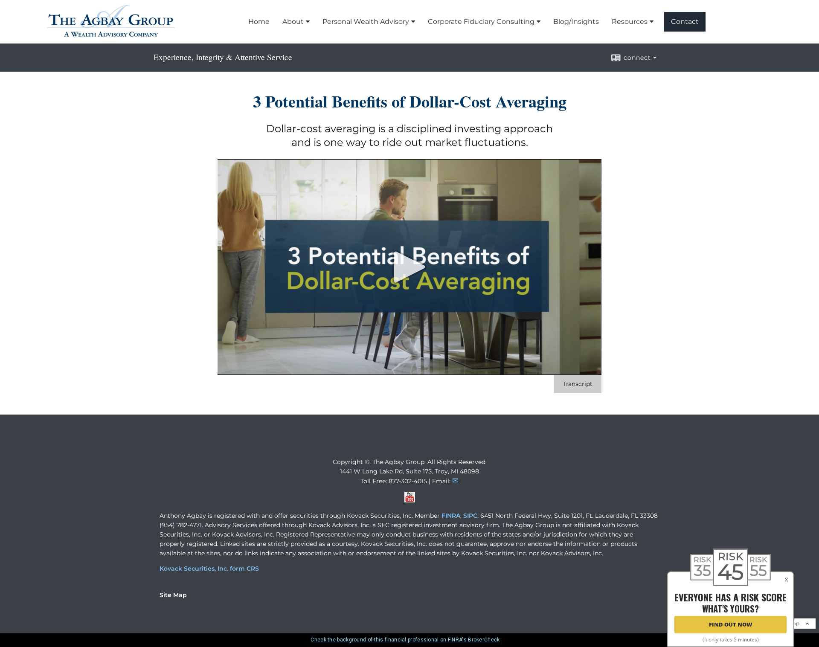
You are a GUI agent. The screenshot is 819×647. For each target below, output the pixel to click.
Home (259, 21)
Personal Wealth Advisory (365, 21)
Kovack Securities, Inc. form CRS (209, 568)
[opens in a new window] (409, 500)
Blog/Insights (576, 21)
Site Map (173, 595)
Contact (685, 21)
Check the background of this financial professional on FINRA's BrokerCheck (405, 640)
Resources (630, 21)
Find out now (730, 625)
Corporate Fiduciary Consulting (481, 21)
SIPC (470, 515)
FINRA (450, 515)
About (293, 21)
